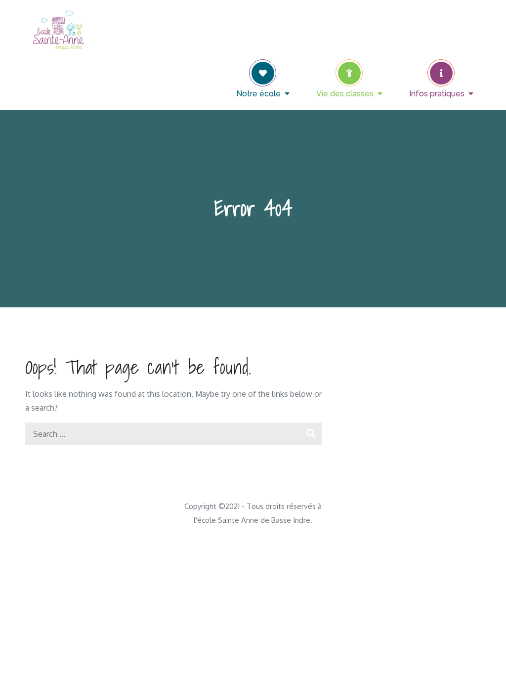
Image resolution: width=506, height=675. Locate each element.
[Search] (310, 433)
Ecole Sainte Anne (168, 22)
